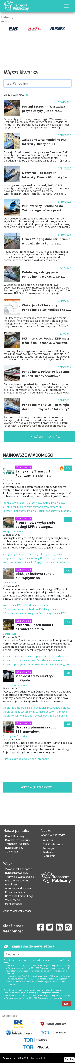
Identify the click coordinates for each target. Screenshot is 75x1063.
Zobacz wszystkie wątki (17, 911)
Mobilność (11, 884)
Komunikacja (23, 467)
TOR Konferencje (53, 844)
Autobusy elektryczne (18, 888)
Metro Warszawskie (17, 880)
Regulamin (49, 856)
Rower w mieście (15, 892)
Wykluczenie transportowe (13, 902)
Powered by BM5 (38, 1058)
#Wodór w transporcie (18, 869)
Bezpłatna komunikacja (19, 896)
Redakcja (48, 848)
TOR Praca (11, 851)
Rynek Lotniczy (14, 847)
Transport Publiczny (17, 844)
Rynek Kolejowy (14, 836)
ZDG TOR (48, 840)
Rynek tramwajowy (16, 872)
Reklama (48, 852)
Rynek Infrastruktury (17, 840)
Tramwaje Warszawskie (19, 876)
